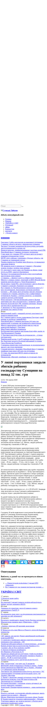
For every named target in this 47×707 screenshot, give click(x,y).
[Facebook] (3, 562)
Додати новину (11, 233)
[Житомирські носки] (23, 50)
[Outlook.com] (41, 562)
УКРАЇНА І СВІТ (11, 223)
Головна (8, 219)
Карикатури (9, 229)
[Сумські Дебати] (9, 210)
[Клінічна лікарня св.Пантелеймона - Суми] (23, 17)
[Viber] (29, 562)
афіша (7, 227)
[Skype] (26, 562)
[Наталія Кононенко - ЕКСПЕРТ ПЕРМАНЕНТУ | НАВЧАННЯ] (23, 67)
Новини (8, 221)
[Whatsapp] (18, 562)
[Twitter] (10, 562)
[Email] (33, 562)
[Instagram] (7, 562)
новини (5, 237)
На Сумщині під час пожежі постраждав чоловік (24, 587)
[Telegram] (22, 562)
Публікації (9, 225)
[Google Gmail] (3, 566)
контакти (8, 231)
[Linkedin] (14, 562)
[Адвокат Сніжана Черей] (23, 34)
